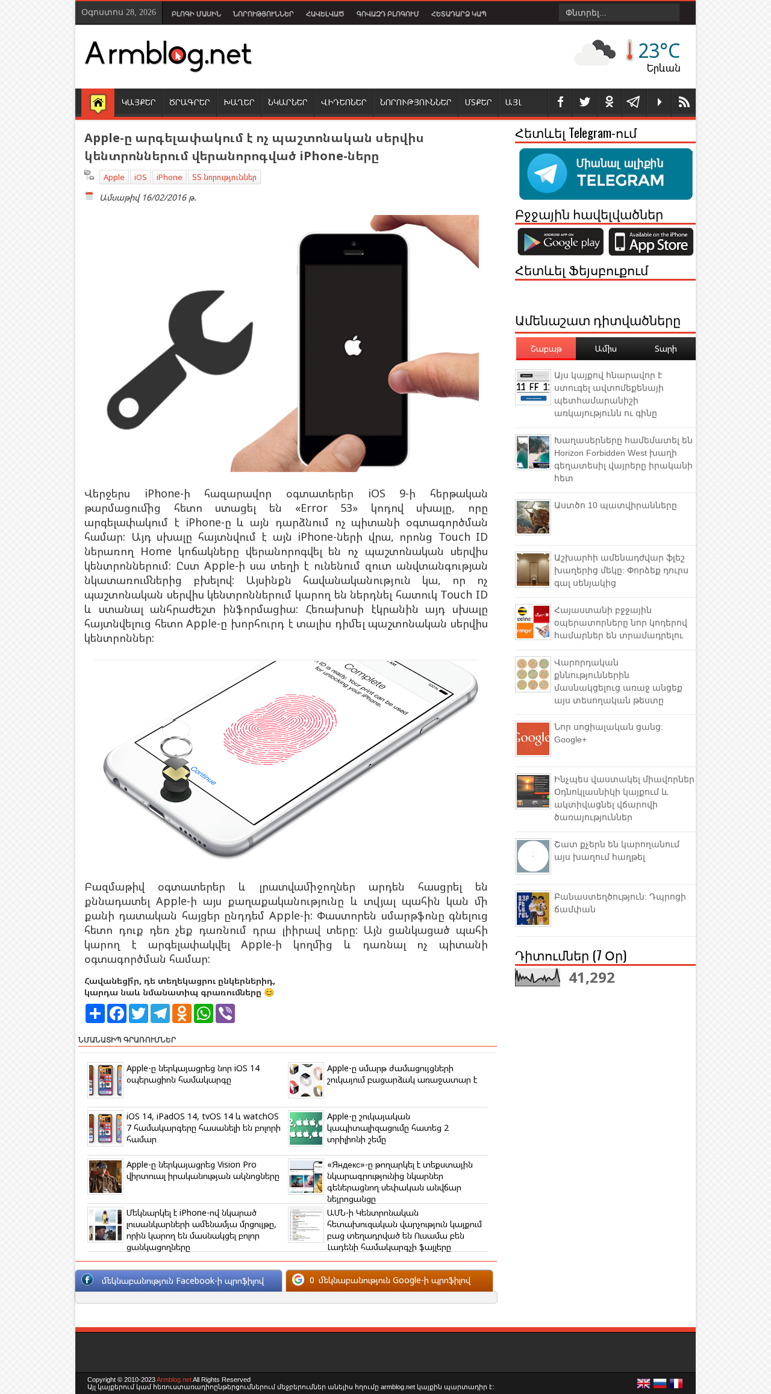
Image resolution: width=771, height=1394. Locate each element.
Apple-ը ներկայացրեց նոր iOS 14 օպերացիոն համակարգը (193, 1073)
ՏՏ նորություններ (224, 177)
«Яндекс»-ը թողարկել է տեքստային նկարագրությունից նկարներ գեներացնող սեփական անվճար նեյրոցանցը (400, 1181)
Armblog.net (174, 1379)
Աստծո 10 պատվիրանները (615, 505)
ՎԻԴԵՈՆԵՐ (344, 102)
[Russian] (660, 1386)
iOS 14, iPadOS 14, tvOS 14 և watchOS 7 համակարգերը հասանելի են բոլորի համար (203, 1127)
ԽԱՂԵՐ (239, 102)
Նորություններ (263, 13)
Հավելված (325, 13)
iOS (140, 177)
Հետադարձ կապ (459, 13)
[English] (644, 1386)
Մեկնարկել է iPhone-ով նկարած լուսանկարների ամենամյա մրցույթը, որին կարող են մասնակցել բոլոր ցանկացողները (201, 1229)
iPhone (170, 177)
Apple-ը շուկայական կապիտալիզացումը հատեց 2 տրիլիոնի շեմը (388, 1127)
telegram (634, 103)
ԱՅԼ (513, 102)
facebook (560, 103)
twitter (585, 103)
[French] (676, 1386)
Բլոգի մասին (196, 13)
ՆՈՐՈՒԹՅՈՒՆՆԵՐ (416, 102)
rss (684, 103)
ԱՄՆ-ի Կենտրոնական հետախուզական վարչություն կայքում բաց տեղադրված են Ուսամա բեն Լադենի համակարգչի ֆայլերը (404, 1229)
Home (97, 104)
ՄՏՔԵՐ (478, 102)
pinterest (610, 103)
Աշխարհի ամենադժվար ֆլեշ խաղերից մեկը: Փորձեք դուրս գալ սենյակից (621, 570)
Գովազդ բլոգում (388, 13)
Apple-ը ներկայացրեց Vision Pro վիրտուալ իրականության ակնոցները (202, 1170)
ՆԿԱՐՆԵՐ (288, 102)
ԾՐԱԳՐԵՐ (189, 102)
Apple (114, 177)
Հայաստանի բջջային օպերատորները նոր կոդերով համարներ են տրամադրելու (620, 622)
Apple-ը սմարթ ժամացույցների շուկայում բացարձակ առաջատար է (402, 1073)
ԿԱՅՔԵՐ (139, 102)
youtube (659, 103)
